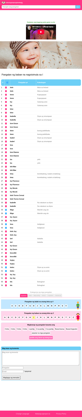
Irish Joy (13, 231)
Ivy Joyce (13, 217)
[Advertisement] (41, 15)
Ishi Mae (13, 166)
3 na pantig (49, 329)
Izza (11, 145)
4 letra (13, 329)
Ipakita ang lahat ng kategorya (41, 337)
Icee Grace (14, 123)
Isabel (12, 138)
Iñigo (12, 210)
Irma (11, 174)
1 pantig (31, 329)
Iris (11, 282)
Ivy (11, 102)
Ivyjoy (12, 260)
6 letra (25, 329)
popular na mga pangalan (41, 333)
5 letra (19, 329)
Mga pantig (37, 295)
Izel (11, 238)
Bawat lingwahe (71, 329)
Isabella (13, 116)
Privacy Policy (61, 414)
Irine (11, 109)
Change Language (22, 414)
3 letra (7, 329)
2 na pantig (40, 329)
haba (30, 295)
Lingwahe (50, 295)
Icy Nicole (13, 188)
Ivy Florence (14, 181)
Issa (11, 224)
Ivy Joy (12, 274)
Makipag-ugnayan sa (42, 414)
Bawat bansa (59, 329)
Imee (12, 131)
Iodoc (12, 267)
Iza (11, 159)
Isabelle (13, 202)
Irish (11, 87)
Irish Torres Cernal (17, 195)
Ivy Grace (13, 246)
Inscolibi (13, 253)
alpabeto (23, 295)
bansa (44, 295)
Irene (12, 95)
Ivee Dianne (14, 152)
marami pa (58, 295)
